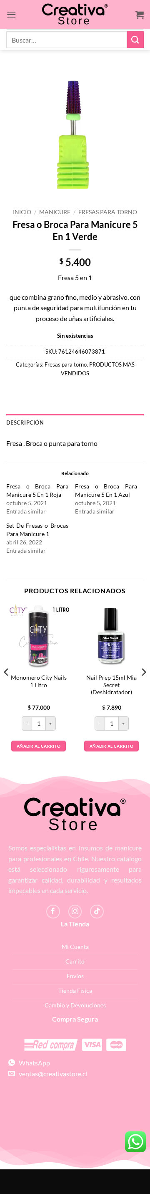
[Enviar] (135, 39)
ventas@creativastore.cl (51, 1074)
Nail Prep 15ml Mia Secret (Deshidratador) (111, 685)
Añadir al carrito (38, 746)
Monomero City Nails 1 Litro (39, 681)
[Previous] (7, 688)
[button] (11, 14)
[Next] (143, 688)
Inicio (22, 212)
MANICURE (54, 212)
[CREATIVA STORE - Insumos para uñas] (75, 14)
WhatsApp (32, 1063)
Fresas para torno (107, 212)
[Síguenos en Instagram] (75, 911)
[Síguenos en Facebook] (53, 911)
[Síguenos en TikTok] (97, 911)
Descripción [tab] (25, 422)
